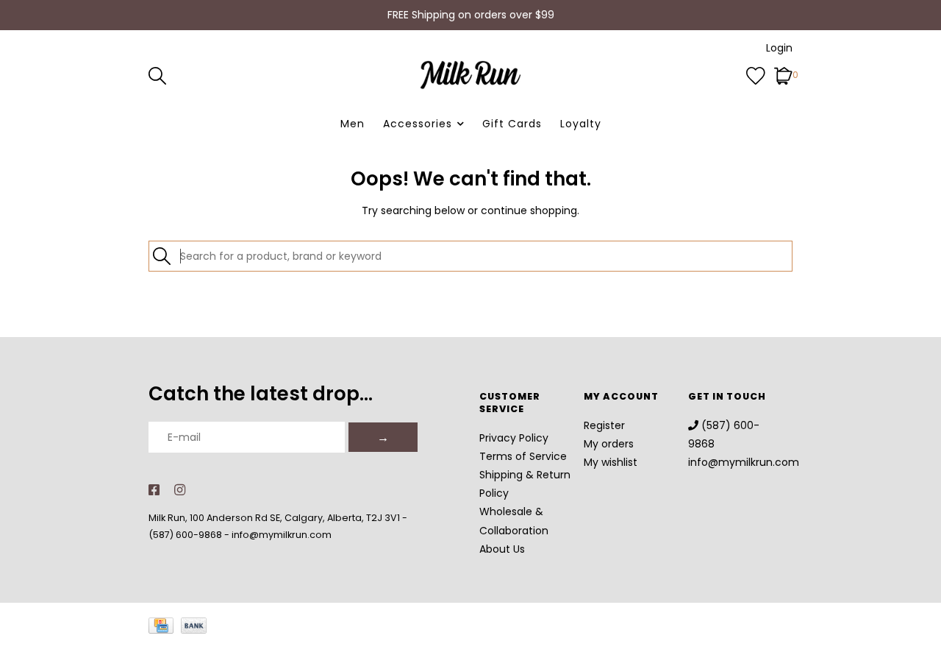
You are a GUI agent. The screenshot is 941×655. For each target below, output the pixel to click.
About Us (502, 549)
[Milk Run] (470, 75)
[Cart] (783, 74)
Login (779, 47)
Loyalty (580, 123)
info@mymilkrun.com (282, 534)
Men (352, 123)
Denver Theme (644, 637)
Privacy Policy (513, 438)
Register (604, 425)
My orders (609, 443)
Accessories (417, 123)
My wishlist (610, 462)
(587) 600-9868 (185, 534)
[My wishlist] (755, 74)
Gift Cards (512, 123)
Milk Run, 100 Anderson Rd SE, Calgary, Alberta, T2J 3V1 (274, 517)
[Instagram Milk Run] (179, 491)
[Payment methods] (165, 629)
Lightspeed (774, 637)
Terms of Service (523, 456)
